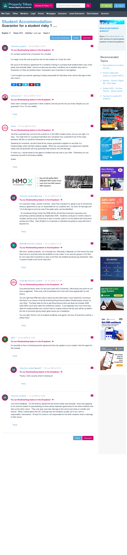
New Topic (5, 13)
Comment (87, 38)
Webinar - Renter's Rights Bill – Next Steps (113, 81)
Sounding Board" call (115, 36)
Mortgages (51, 13)
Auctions (105, 13)
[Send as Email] (14, 84)
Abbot (22, 243)
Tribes (15, 13)
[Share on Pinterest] (31, 84)
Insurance (62, 13)
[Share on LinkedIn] (37, 84)
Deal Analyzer (92, 13)
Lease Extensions (76, 13)
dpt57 (13, 337)
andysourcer (16, 95)
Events (41, 13)
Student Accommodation (27, 21)
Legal (33, 13)
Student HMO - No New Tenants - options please (113, 89)
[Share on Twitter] (26, 84)
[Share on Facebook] (20, 84)
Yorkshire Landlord (18, 46)
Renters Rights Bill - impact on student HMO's (113, 74)
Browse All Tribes (42, 5)
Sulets (13, 126)
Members (24, 13)
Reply (15, 114)
